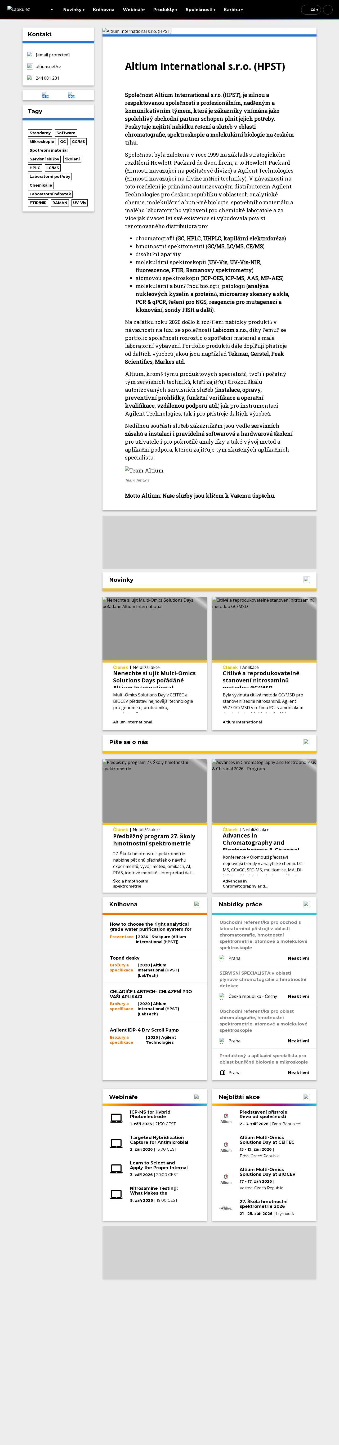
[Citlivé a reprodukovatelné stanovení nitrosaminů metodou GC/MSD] (264, 663)
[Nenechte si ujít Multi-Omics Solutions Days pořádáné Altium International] (154, 663)
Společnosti (200, 9)
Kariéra (233, 9)
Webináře (134, 9)
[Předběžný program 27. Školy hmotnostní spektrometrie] (154, 826)
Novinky (73, 9)
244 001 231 (47, 78)
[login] (328, 10)
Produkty (165, 9)
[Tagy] (168, 721)
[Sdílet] (189, 721)
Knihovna (103, 9)
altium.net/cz (48, 66)
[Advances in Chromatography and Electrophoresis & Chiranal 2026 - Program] (264, 826)
